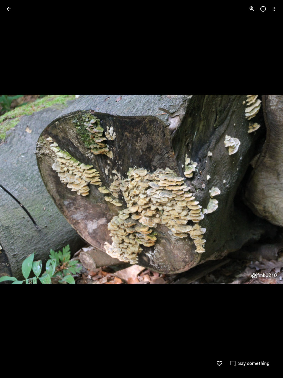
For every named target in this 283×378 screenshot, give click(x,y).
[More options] (274, 8)
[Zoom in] (252, 8)
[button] (15, 189)
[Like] (219, 363)
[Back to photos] (8, 8)
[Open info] (263, 8)
